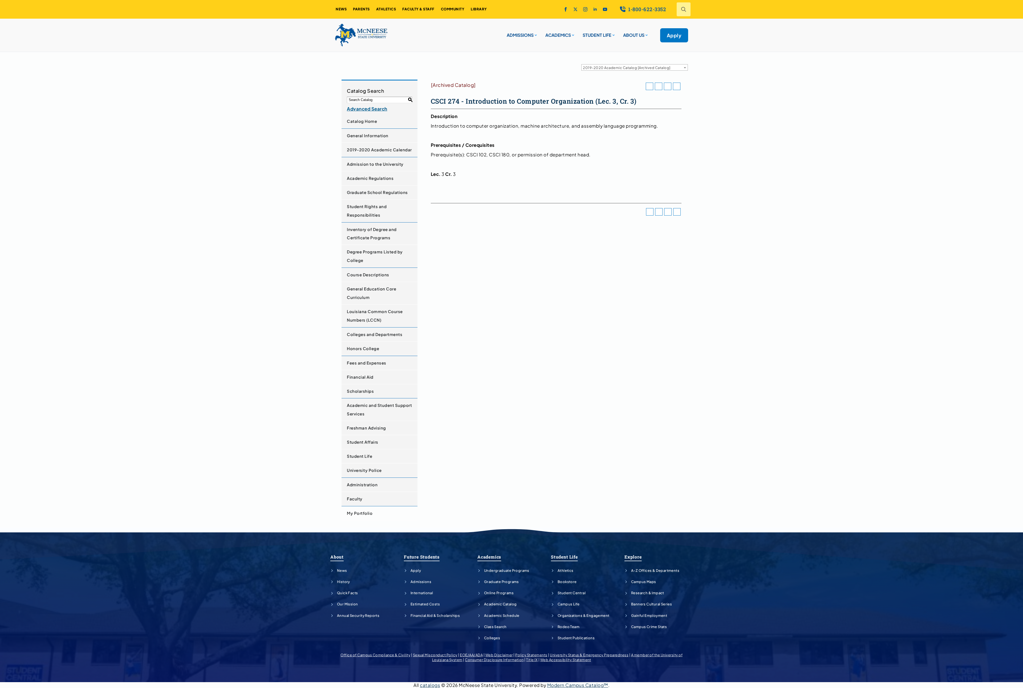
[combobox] (634, 67)
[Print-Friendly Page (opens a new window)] (667, 86)
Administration (362, 484)
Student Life (359, 456)
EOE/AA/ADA (471, 655)
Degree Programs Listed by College (375, 256)
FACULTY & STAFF (418, 9)
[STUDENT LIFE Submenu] (613, 33)
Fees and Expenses (366, 362)
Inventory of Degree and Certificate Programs (372, 233)
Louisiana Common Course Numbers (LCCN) (375, 315)
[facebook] (565, 9)
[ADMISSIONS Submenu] (535, 33)
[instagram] (585, 9)
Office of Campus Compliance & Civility (375, 655)
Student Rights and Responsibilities (367, 210)
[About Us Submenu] (646, 33)
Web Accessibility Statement (565, 660)
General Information (367, 135)
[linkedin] (595, 9)
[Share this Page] (658, 86)
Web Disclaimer (499, 655)
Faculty (355, 498)
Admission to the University (375, 164)
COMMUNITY (453, 9)
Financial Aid (360, 376)
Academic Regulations (370, 178)
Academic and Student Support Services (379, 409)
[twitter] (575, 9)
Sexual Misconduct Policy (435, 655)
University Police (364, 470)
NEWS (341, 9)
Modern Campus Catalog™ (577, 685)
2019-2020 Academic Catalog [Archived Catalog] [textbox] (627, 68)
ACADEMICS (558, 35)
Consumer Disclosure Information (494, 660)
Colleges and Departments (374, 334)
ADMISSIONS (520, 35)
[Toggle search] (684, 9)
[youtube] (605, 9)
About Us (633, 35)
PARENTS (361, 9)
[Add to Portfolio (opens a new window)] (649, 86)
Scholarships (360, 391)
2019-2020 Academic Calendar (379, 149)
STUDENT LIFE (597, 35)
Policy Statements (531, 655)
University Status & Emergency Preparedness (589, 655)
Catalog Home (362, 121)
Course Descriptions (368, 274)
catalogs (430, 685)
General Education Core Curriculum (371, 293)
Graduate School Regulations (377, 192)
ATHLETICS (386, 9)
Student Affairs (362, 441)
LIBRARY (479, 9)
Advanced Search (367, 109)
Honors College (363, 348)
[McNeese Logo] (361, 35)
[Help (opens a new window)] (676, 86)
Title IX (532, 660)
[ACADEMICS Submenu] (572, 33)
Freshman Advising (366, 427)
